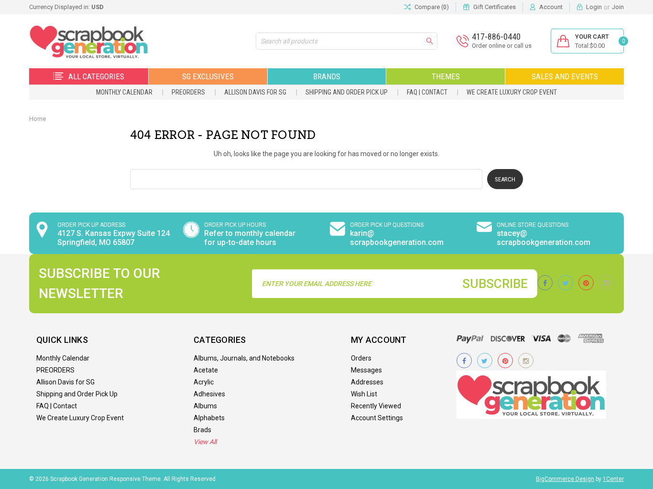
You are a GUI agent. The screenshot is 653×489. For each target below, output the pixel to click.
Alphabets (209, 418)
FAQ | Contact (427, 92)
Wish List (364, 394)
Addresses (367, 382)
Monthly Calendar (124, 92)
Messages (366, 370)
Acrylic (204, 382)
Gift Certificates (494, 7)
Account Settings (377, 418)
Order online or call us (502, 45)
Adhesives (209, 394)
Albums (205, 406)
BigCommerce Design (565, 479)
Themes (446, 76)
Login (594, 7)
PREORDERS (188, 92)
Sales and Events (565, 76)
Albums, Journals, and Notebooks (244, 358)
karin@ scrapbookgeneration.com (397, 238)
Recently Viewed (376, 406)
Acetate (206, 370)
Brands (326, 76)
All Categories (96, 76)
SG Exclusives (208, 76)
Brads (202, 430)
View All (205, 442)
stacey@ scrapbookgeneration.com (543, 238)
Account (551, 7)
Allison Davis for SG (255, 92)
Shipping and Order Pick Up (346, 92)
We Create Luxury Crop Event (512, 92)
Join (618, 7)
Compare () (431, 7)
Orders (361, 358)
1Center (613, 479)
